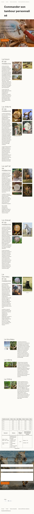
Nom (3, 463)
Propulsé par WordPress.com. (6, 510)
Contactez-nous (5, 483)
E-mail (4, 468)
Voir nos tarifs (5, 40)
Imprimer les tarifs (17, 448)
